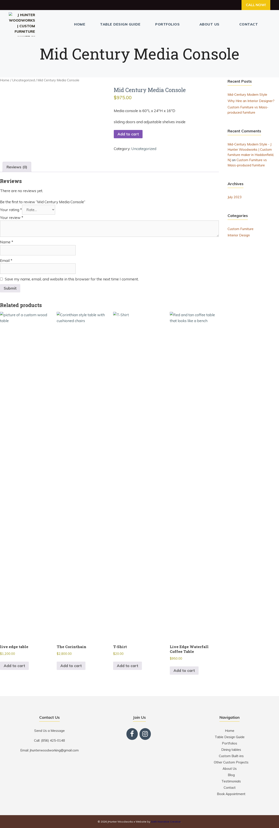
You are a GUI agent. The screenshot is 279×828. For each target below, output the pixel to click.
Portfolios (167, 24)
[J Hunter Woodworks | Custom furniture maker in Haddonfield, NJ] (23, 24)
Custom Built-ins (231, 756)
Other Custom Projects (231, 762)
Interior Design (239, 235)
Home (79, 24)
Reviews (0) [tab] (17, 167)
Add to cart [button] (14, 665)
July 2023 (235, 197)
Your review (11, 217)
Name (6, 242)
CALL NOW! (256, 5)
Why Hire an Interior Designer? (251, 101)
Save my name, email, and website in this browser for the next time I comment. (72, 279)
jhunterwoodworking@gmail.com (54, 750)
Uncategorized (23, 80)
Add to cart (128, 134)
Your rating (11, 209)
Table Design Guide (120, 24)
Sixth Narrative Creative (166, 821)
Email (6, 260)
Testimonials (231, 781)
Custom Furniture (240, 229)
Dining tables (231, 750)
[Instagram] (145, 734)
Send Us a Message (49, 731)
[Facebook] (132, 734)
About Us (209, 24)
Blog (231, 775)
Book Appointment (231, 794)
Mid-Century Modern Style (247, 94)
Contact (248, 24)
